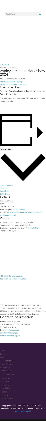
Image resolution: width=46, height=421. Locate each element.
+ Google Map (33, 228)
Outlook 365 (4, 191)
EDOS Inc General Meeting (11, 81)
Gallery (4, 392)
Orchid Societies (19, 209)
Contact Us (4, 395)
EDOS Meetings (8, 374)
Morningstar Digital (23, 411)
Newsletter (6, 378)
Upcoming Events (8, 360)
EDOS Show (4, 381)
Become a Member (9, 398)
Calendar (3, 354)
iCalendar (4, 188)
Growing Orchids (6, 385)
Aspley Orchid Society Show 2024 (13, 84)
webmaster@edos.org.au (10, 335)
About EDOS (6, 371)
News (2, 358)
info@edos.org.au (12, 330)
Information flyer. (10, 87)
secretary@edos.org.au (9, 333)
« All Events (4, 65)
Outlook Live (5, 194)
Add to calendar (6, 149)
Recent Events (7, 364)
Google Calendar (6, 185)
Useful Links (6, 388)
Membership (5, 368)
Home (2, 350)
